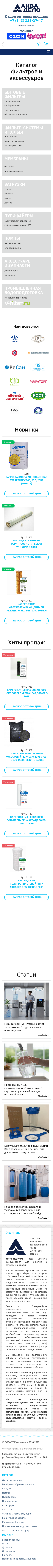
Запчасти (7, 1509)
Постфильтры (9, 1501)
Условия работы (11, 1539)
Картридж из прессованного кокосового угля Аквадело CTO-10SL (26, 693)
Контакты (7, 1554)
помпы (12, 238)
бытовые (9, 166)
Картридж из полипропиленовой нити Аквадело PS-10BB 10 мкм (26, 884)
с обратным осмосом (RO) (17, 225)
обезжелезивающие (15, 114)
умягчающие (11, 110)
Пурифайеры (9, 1496)
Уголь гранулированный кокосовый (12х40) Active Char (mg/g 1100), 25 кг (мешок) (26, 757)
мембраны (16, 158)
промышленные (13, 171)
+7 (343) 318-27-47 (26, 20)
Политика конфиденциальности (19, 1558)
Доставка (7, 1547)
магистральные (13, 145)
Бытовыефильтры (14, 94)
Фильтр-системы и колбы (23, 130)
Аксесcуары (8, 1505)
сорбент (8, 193)
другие (8, 202)
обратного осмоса (14, 141)
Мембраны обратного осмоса (18, 1484)
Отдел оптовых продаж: (26, 16)
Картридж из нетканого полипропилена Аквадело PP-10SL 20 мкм (26, 820)
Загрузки (7, 1488)
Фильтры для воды (12, 1480)
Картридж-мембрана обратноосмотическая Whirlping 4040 (26, 544)
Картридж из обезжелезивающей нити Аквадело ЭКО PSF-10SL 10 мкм (27, 607)
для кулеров (11, 270)
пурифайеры (18, 215)
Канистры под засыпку (14, 1517)
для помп (9, 275)
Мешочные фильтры (13, 1522)
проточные (10, 136)
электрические (12, 247)
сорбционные (12, 105)
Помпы (6, 1492)
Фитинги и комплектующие (16, 1513)
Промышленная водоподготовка (19, 1526)
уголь (7, 189)
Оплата (6, 1543)
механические (12, 100)
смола (7, 198)
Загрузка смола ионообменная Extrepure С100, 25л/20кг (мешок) (26, 480)
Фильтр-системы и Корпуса (16, 1530)
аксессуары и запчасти (18, 263)
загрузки (14, 184)
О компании (8, 1551)
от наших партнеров (15, 297)
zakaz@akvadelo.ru (26, 25)
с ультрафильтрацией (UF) (18, 221)
